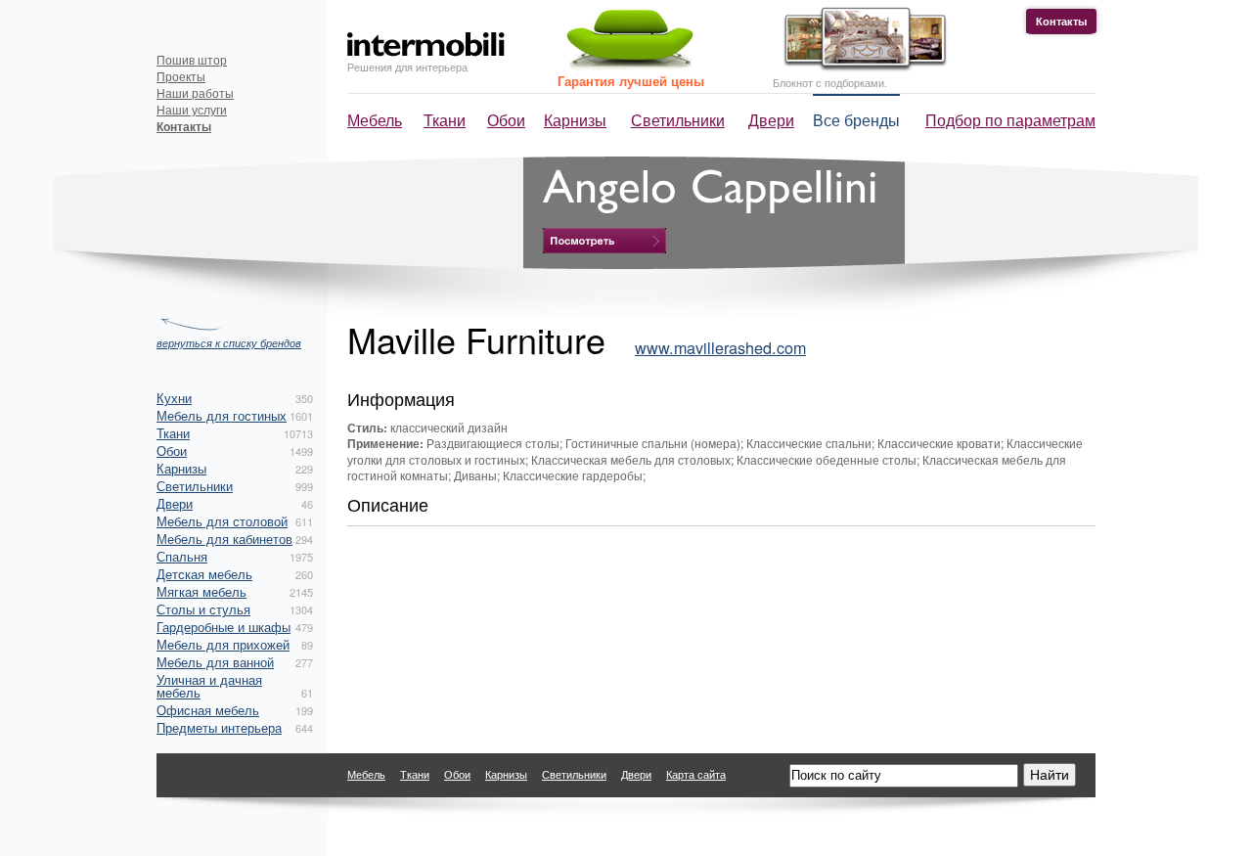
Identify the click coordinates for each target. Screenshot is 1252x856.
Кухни (174, 397)
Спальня (181, 556)
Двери (771, 120)
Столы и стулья (203, 609)
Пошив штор (191, 59)
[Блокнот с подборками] (860, 67)
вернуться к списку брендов (228, 342)
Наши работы (195, 92)
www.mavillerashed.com (720, 347)
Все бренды (856, 120)
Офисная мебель (207, 709)
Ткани (445, 120)
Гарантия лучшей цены (631, 80)
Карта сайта (696, 774)
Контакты (1061, 21)
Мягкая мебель (201, 591)
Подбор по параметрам (1010, 120)
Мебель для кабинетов (224, 538)
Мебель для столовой (222, 521)
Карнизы (575, 120)
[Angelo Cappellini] (604, 240)
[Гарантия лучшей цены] (627, 66)
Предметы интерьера (219, 727)
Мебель (374, 120)
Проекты (180, 76)
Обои (506, 120)
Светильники (678, 120)
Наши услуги (191, 109)
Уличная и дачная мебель (209, 685)
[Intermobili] (426, 44)
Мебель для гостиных (221, 415)
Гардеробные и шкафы (223, 626)
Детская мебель (204, 573)
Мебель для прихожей (223, 644)
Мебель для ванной (215, 662)
